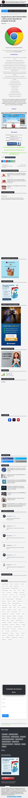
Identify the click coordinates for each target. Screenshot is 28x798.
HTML (14, 607)
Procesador (10, 622)
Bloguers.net (17, 744)
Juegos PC (20, 609)
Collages (23, 590)
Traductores (23, 633)
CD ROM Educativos (14, 588)
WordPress (10, 639)
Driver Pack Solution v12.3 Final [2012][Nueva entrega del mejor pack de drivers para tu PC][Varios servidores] (16, 481)
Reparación (18, 624)
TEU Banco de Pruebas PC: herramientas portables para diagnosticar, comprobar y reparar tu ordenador (16, 487)
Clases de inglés (5, 590)
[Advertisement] (14, 243)
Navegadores (7, 157)
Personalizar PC (21, 618)
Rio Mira (3, 626)
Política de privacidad (5, 724)
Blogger (11, 586)
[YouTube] (18, 421)
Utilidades (17, 635)
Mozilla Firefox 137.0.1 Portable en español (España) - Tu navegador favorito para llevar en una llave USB (16, 180)
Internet (14, 609)
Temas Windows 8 (5, 633)
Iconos (18, 607)
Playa (8, 620)
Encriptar (9, 601)
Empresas (4, 601)
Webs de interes (14, 637)
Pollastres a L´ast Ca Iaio (7, 744)
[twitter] (20, 458)
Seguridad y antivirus (17, 626)
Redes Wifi (12, 624)
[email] (20, 461)
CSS (16, 594)
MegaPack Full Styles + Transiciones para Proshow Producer (15, 499)
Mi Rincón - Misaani (6, 741)
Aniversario (17, 583)
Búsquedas (16, 586)
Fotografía (4, 603)
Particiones (14, 618)
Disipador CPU (22, 596)
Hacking (19, 605)
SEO (24, 626)
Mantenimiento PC (5, 613)
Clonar (15, 590)
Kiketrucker (3, 23)
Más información (12, 796)
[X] (14, 421)
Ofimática (8, 618)
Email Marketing (19, 598)
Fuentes (9, 603)
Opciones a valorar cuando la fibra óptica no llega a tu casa (16, 475)
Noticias (3, 618)
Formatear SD (19, 601)
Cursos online (4, 596)
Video (3, 637)
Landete (8, 611)
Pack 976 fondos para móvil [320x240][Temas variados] (16, 493)
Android (11, 583)
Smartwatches (20, 628)
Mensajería (18, 613)
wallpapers (8, 637)
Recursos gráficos (5, 624)
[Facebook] (10, 421)
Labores (3, 611)
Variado (22, 635)
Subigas (23, 744)
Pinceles (3, 620)
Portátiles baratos (19, 620)
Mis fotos (23, 613)
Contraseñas (22, 592)
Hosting (10, 607)
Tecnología (7, 630)
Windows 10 (21, 637)
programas (6, 13)
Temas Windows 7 (14, 630)
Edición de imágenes (10, 598)
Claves (11, 590)
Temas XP (12, 633)
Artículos (22, 583)
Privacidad (4, 622)
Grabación (14, 605)
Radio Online (21, 622)
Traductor (17, 633)
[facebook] (7, 458)
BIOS (7, 586)
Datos (10, 596)
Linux (20, 611)
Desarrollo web (15, 596)
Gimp (10, 605)
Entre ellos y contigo (13, 734)
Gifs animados (4, 605)
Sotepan (4, 746)
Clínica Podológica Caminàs (8, 739)
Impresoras (23, 607)
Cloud (19, 590)
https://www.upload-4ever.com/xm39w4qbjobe (14, 147)
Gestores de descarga (16, 603)
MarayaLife (23, 736)
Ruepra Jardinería (14, 736)
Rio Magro (24, 624)
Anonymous (9, 526)
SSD (3, 630)
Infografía (4, 609)
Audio (3, 586)
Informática (9, 609)
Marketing (12, 613)
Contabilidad (15, 592)
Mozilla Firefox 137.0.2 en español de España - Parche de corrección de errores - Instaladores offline (16, 174)
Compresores (8, 592)
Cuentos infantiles (22, 594)
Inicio (2, 13)
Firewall (13, 601)
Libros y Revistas (14, 611)
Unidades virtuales (10, 635)
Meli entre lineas (19, 739)
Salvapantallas (9, 626)
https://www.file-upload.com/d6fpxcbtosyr (14, 150)
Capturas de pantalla (6, 588)
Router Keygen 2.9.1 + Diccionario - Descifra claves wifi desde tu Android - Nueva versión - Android (16, 469)
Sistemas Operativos (5, 628)
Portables (12, 620)
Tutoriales (4, 635)
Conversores (12, 594)
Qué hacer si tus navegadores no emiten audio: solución (16, 186)
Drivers (3, 598)
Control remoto (5, 594)
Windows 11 (4, 639)
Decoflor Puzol (15, 741)
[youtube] (7, 461)
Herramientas (4, 607)
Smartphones (13, 628)
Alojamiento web (5, 583)
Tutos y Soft (9, 516)
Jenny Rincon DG (5, 736)
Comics (3, 592)
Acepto (19, 796)
